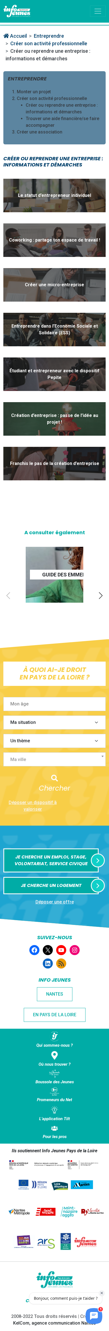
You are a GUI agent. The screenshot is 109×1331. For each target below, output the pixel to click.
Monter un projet (34, 91)
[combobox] (54, 759)
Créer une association (39, 132)
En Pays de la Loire (54, 1014)
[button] (101, 595)
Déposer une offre (54, 902)
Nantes (54, 994)
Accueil (18, 36)
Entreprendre (49, 36)
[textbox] (56, 760)
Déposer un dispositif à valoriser (33, 806)
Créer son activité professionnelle (48, 43)
